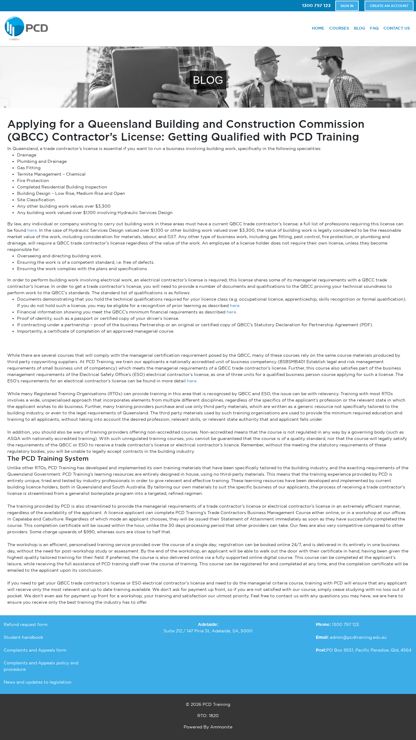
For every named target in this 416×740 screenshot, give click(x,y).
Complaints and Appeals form (35, 650)
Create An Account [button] (389, 6)
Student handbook (23, 637)
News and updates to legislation (38, 682)
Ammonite (221, 726)
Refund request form (26, 624)
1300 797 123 (316, 5)
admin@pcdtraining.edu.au (358, 637)
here (32, 230)
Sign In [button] (347, 6)
